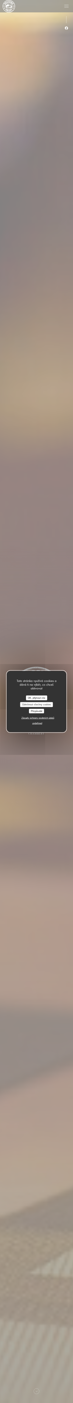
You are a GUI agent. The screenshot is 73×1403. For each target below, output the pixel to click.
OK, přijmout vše (36, 697)
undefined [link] (37, 723)
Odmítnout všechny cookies (36, 704)
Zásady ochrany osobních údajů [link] (37, 718)
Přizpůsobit (36, 711)
